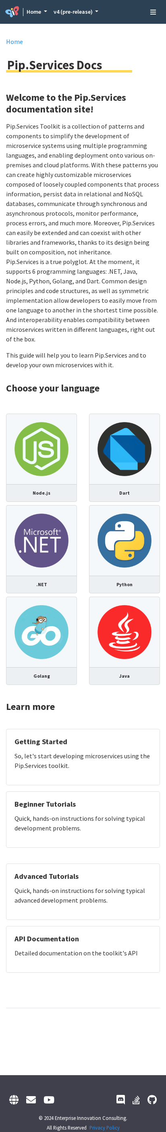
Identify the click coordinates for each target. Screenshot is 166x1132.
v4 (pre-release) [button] (74, 11)
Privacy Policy (104, 1127)
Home (34, 11)
